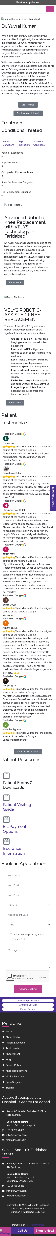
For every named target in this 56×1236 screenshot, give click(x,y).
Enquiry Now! (45, 1230)
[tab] (11, 143)
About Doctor (12, 1037)
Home (8, 1031)
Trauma (9, 1087)
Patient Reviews (28, 1009)
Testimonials (12, 1048)
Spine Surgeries (13, 1082)
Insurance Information (14, 851)
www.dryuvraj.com (16, 1140)
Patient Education (15, 1042)
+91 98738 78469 (15, 1130)
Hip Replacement (15, 1076)
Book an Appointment (28, 2)
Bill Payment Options (14, 829)
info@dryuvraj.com (16, 1135)
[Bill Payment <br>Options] (6, 819)
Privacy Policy (13, 1065)
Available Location (28, 1005)
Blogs (8, 1059)
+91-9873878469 (53, 498)
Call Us (22, 1230)
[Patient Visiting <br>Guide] (6, 797)
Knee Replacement (16, 1070)
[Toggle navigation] (50, 9)
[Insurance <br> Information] (6, 841)
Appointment (12, 1054)
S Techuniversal (35, 1224)
